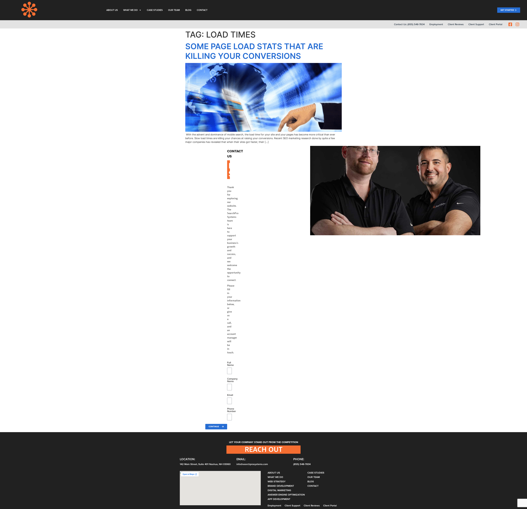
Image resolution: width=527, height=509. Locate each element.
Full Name (230, 364)
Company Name (232, 380)
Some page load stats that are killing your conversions (254, 51)
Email (230, 395)
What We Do (130, 10)
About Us (112, 10)
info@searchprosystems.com (252, 464)
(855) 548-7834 (302, 464)
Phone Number (231, 410)
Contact (202, 10)
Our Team (174, 10)
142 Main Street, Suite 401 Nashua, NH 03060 (205, 464)
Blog (188, 10)
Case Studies (155, 10)
